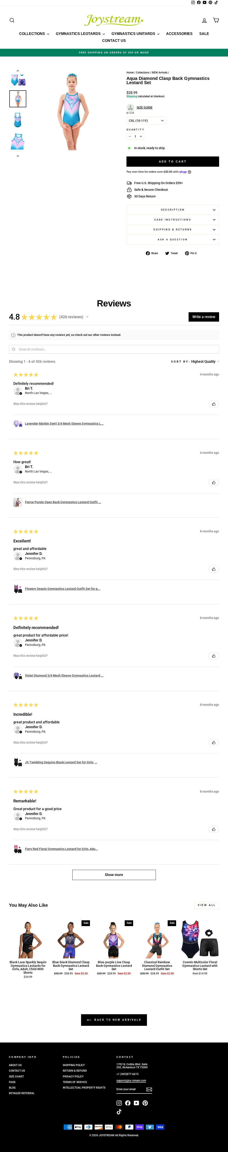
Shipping (131, 96)
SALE (204, 34)
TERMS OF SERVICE (75, 1082)
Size (130, 113)
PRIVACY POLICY (73, 1076)
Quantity (135, 129)
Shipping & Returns (172, 229)
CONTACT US (114, 41)
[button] (87, 317)
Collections (142, 72)
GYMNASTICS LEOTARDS (79, 34)
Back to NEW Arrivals (117, 1019)
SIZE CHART (16, 1076)
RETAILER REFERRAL (22, 1093)
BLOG (12, 1087)
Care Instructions (172, 219)
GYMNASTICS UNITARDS (134, 34)
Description (173, 209)
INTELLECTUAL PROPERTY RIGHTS (84, 1087)
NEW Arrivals (159, 72)
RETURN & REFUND (75, 1070)
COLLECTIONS (32, 34)
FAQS (12, 1082)
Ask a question (173, 239)
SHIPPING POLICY (74, 1065)
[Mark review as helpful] (213, 404)
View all (207, 905)
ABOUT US (15, 1065)
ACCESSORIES (179, 34)
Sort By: (180, 361)
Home (130, 72)
